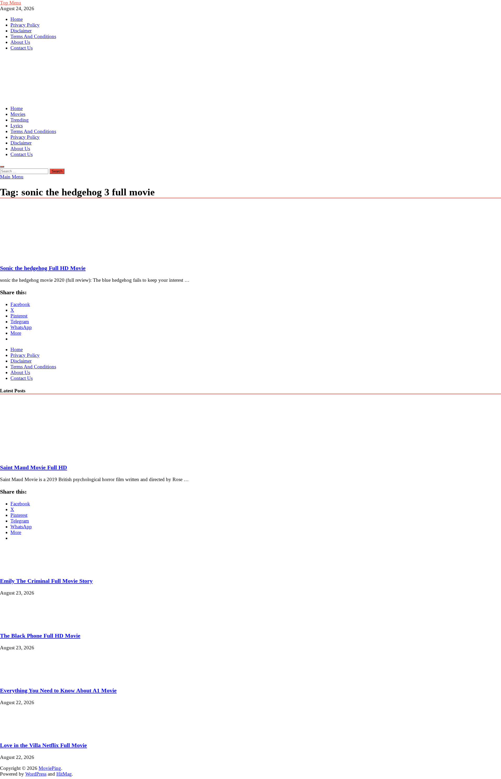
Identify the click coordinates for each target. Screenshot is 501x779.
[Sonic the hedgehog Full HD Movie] (250, 232)
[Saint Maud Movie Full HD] (45, 455)
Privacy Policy (25, 25)
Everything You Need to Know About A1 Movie (58, 690)
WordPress (35, 774)
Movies (17, 114)
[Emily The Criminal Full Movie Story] (17, 568)
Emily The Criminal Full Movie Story (46, 581)
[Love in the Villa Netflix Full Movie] (17, 733)
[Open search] (2, 166)
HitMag (64, 774)
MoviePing (50, 768)
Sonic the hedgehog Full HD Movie (43, 268)
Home (16, 19)
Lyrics (16, 125)
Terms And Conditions (33, 36)
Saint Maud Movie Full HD (33, 467)
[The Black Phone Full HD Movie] (17, 623)
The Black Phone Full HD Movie (40, 635)
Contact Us (21, 48)
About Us (20, 42)
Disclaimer (21, 30)
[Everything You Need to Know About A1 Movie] (17, 678)
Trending (19, 120)
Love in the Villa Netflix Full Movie (43, 745)
